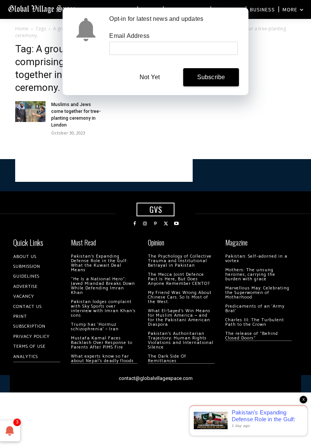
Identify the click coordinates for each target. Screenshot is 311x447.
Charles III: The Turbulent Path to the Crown (254, 322)
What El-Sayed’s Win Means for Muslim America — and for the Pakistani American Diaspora (179, 317)
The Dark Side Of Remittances (167, 358)
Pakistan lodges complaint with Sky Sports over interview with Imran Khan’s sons (103, 308)
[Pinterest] (155, 224)
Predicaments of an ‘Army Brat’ (254, 308)
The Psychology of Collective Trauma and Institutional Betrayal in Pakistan (180, 261)
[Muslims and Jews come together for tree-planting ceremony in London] (30, 111)
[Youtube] (176, 224)
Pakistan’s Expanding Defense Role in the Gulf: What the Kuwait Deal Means (99, 263)
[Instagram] (145, 224)
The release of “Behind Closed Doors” (251, 336)
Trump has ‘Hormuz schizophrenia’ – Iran (95, 327)
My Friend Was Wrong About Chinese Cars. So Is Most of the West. (180, 297)
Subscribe (211, 77)
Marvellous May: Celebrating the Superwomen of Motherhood (257, 292)
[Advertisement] (104, 170)
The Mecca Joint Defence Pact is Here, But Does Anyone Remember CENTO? (179, 279)
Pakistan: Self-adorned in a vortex (256, 258)
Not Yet (150, 77)
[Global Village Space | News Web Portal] (43, 8)
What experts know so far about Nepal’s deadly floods (102, 358)
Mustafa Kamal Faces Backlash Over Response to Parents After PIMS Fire (101, 342)
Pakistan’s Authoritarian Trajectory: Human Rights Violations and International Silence (181, 340)
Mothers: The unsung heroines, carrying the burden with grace (250, 274)
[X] (166, 224)
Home (21, 28)
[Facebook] (134, 224)
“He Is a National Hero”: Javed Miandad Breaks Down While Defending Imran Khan (103, 285)
